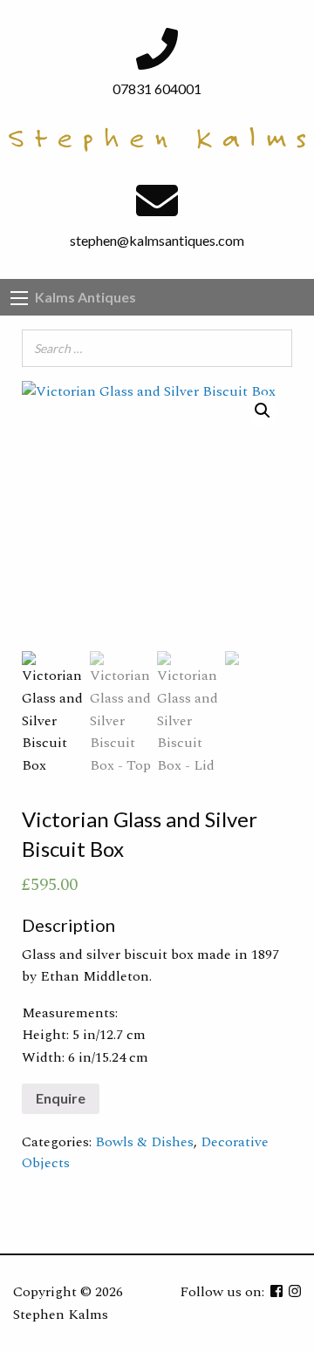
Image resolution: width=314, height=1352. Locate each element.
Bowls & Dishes (144, 1141)
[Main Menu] (19, 298)
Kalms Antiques (85, 297)
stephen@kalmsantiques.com (157, 240)
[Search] (273, 348)
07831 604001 (157, 88)
